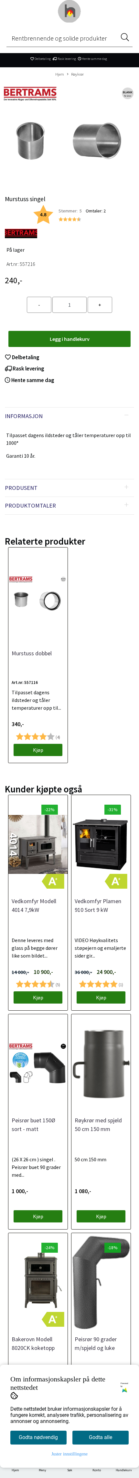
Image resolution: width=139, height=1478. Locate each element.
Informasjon (24, 416)
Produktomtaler (30, 505)
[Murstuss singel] (69, 133)
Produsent (21, 487)
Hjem (59, 74)
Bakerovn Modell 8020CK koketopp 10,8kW (33, 1347)
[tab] (69, 416)
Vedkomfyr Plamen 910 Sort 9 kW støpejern (98, 909)
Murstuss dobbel (32, 653)
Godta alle (100, 1437)
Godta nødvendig (38, 1437)
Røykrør (77, 74)
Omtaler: (96, 211)
